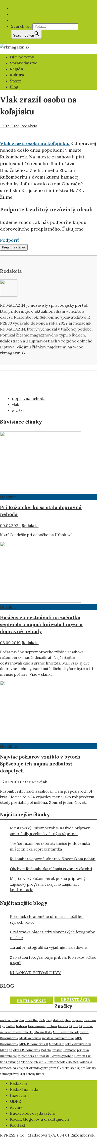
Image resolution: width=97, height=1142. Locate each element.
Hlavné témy (22, 56)
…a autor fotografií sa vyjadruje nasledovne (48, 947)
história (21, 1026)
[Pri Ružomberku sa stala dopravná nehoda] (40, 490)
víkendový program (42, 1068)
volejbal (22, 1068)
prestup (57, 1050)
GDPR (15, 1101)
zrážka (18, 410)
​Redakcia (18, 1083)
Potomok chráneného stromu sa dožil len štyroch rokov (47, 919)
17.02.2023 (9, 125)
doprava (77, 1020)
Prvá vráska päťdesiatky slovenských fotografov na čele (52, 935)
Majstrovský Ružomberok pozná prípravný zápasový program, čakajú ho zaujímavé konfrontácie (48, 884)
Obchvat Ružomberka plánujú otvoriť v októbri (51, 868)
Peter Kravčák (33, 781)
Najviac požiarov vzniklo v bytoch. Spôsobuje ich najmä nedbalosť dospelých (41, 764)
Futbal (10, 1026)
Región (16, 68)
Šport (15, 80)
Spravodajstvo (24, 62)
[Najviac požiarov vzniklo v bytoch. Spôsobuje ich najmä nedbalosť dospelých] (40, 740)
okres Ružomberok (26, 1050)
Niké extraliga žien (78, 1044)
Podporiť (9, 240)
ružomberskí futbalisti (33, 1056)
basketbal (31, 1020)
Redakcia (28, 125)
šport (81, 1068)
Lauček (63, 1026)
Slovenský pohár (61, 1056)
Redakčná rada (24, 1089)
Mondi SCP (56, 1044)
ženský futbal (35, 1074)
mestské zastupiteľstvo (58, 1038)
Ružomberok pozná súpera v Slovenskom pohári (53, 858)
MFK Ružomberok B (33, 1044)
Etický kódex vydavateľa (32, 1113)
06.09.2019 (10, 642)
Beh (42, 1020)
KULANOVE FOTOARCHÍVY (35, 972)
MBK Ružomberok (66, 1032)
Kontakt (17, 1125)
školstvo (70, 1068)
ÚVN (60, 1068)
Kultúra (17, 74)
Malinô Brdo (43, 1032)
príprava (83, 1050)
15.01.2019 (9, 781)
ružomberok (8, 1056)
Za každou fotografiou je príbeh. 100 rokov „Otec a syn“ (53, 960)
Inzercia (18, 1095)
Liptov (73, 1026)
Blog (14, 86)
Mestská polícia (30, 1038)
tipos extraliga (10, 1062)
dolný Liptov (62, 1020)
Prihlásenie (31, 1000)
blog (49, 1020)
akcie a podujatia (12, 1020)
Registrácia (75, 999)
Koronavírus (37, 1026)
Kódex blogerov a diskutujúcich (39, 1119)
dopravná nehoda (29, 398)
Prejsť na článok (14, 247)
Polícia (46, 1050)
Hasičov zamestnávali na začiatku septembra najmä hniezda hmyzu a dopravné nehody (41, 624)
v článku (45, 674)
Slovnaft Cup (83, 1056)
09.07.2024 (10, 525)
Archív (16, 1107)
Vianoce (27, 1062)
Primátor (69, 1050)
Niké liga (6, 1050)
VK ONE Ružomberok (49, 1062)
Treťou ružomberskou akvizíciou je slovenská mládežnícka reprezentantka (50, 846)
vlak (15, 404)
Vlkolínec (72, 1062)
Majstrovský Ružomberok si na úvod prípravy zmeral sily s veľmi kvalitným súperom (50, 831)
